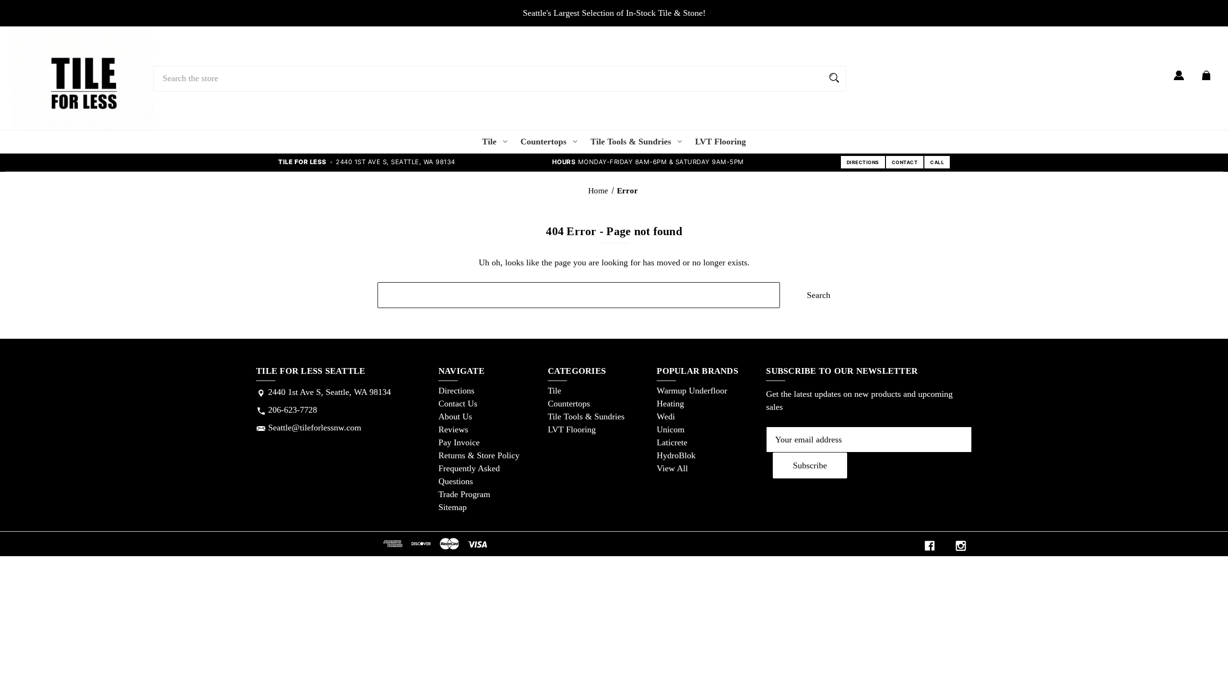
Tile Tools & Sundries (630, 141)
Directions (456, 390)
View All (672, 468)
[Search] (834, 79)
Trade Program (464, 494)
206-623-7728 (292, 410)
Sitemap (452, 507)
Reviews (453, 429)
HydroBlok (676, 455)
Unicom (671, 429)
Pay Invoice (459, 442)
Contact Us (457, 403)
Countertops (543, 141)
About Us (455, 416)
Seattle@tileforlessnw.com (314, 427)
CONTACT (905, 162)
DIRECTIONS (863, 162)
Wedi (666, 416)
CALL (937, 162)
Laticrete (672, 442)
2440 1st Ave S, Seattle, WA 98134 (329, 392)
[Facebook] (929, 546)
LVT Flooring (720, 141)
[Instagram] (960, 546)
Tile (489, 141)
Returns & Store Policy (479, 455)
